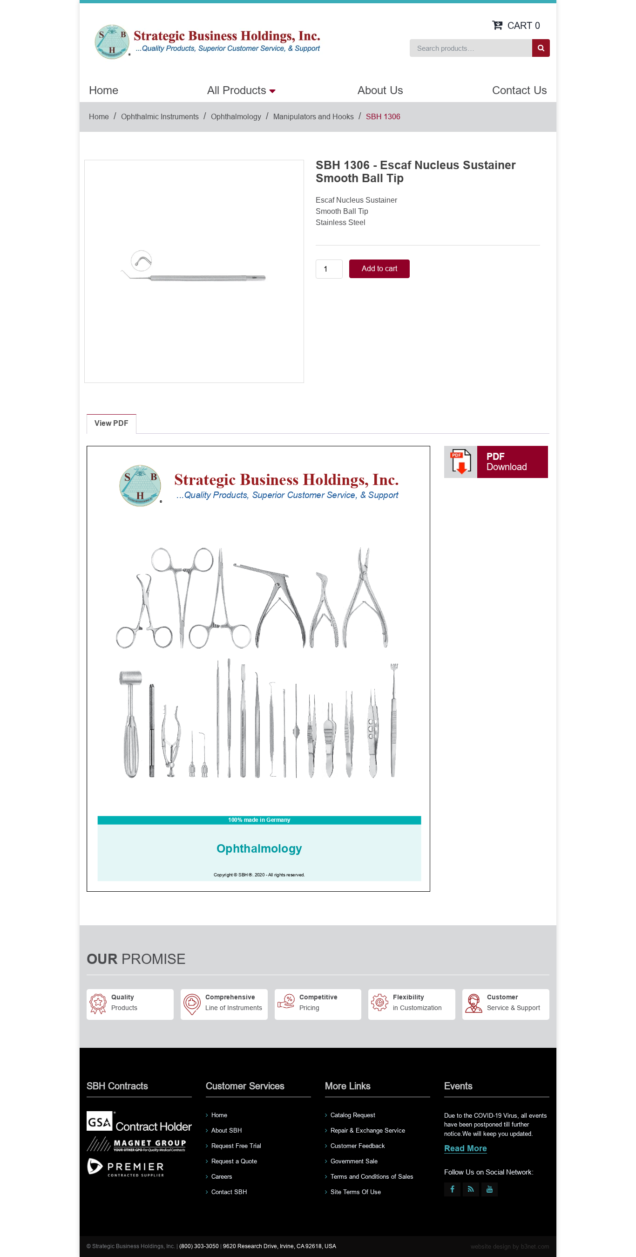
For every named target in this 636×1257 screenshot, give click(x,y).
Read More (465, 1149)
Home (103, 90)
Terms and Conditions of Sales (372, 1176)
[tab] (111, 424)
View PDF (112, 423)
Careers (221, 1176)
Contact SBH (229, 1192)
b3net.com (535, 1246)
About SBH (226, 1130)
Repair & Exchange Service (368, 1130)
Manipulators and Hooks (313, 117)
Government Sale (354, 1161)
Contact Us (519, 90)
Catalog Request (353, 1115)
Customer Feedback (358, 1145)
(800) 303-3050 (199, 1246)
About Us (380, 90)
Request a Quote (234, 1161)
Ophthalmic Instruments (160, 117)
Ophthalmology (236, 117)
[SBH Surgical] (207, 41)
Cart (523, 25)
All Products (236, 90)
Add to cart (379, 269)
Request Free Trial (236, 1145)
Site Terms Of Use (356, 1192)
